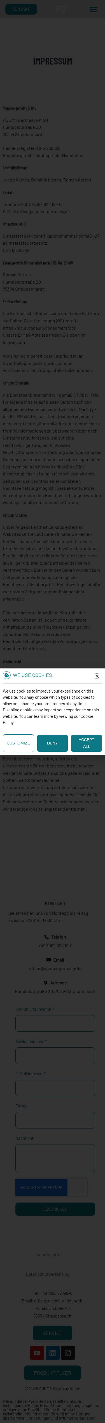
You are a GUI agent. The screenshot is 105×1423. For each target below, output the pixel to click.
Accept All (86, 743)
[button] (97, 676)
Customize (18, 743)
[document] (52, 711)
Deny (52, 743)
